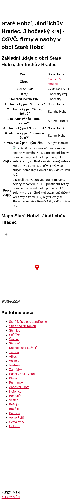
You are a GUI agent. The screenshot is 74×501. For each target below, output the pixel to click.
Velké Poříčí (17, 417)
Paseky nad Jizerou (22, 374)
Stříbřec (14, 334)
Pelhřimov (16, 382)
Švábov (14, 339)
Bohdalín (15, 395)
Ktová (13, 378)
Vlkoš (13, 356)
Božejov (14, 404)
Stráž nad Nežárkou (22, 326)
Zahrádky (15, 369)
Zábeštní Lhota (19, 387)
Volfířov (14, 361)
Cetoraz (14, 426)
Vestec (13, 400)
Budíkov (14, 413)
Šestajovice (17, 422)
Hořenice (15, 391)
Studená (14, 343)
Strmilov (14, 330)
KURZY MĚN (11, 497)
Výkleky (14, 365)
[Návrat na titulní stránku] (17, 7)
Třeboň (14, 352)
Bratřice (14, 408)
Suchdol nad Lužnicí (23, 347)
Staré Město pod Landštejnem (29, 321)
